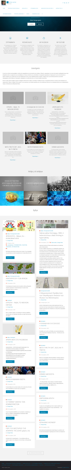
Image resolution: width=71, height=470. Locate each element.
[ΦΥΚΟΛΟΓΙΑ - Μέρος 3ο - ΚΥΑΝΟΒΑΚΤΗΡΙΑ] (19, 227)
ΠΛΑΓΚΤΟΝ (24, 245)
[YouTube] (67, 3)
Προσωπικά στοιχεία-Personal (13, 463)
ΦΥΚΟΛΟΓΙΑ (8, 246)
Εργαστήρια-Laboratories (31, 465)
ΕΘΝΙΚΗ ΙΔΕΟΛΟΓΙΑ (58, 147)
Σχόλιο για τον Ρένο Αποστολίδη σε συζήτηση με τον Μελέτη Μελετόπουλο (12, 183)
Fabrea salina (54, 242)
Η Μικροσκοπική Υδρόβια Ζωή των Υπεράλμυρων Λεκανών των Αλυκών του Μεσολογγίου (51, 295)
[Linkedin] (65, 3)
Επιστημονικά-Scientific (15, 233)
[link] (42, 14)
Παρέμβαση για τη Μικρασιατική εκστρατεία (59, 183)
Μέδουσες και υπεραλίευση (12, 198)
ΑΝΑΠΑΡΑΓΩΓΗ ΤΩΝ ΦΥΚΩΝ (16, 278)
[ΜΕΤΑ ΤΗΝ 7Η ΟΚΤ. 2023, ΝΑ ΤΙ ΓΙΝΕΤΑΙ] (13, 144)
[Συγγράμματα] (10, 38)
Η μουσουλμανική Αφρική (35, 183)
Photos (41, 465)
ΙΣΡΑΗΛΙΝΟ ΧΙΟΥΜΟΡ (47, 422)
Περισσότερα (13, 120)
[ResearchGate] (69, 3)
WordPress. (67, 467)
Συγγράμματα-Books (37, 463)
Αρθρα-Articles (27, 463)
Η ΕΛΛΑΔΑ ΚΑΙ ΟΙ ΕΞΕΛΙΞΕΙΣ (35, 107)
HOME (3, 463)
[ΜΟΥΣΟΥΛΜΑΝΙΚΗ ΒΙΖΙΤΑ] (35, 144)
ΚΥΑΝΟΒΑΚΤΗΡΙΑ (17, 245)
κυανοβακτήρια (10, 245)
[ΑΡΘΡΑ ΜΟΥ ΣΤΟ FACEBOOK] (58, 104)
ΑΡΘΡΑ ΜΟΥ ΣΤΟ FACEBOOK (58, 108)
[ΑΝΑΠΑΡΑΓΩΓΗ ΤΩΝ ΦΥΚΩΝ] (19, 271)
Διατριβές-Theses (6, 465)
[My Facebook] (44, 38)
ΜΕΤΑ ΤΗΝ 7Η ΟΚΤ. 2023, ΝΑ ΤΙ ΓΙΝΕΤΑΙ (13, 148)
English (40, 24)
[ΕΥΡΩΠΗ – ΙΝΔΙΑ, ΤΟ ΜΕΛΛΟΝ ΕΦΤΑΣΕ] (13, 104)
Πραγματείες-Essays (50, 465)
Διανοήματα (9, 300)
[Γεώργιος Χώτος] (3, 2)
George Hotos (60, 242)
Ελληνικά (31, 24)
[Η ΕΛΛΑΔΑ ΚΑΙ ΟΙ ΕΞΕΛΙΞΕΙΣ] (35, 104)
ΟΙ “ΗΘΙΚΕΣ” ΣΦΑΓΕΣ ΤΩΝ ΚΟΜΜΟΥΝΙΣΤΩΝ (15, 403)
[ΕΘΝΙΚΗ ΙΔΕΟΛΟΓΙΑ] (58, 144)
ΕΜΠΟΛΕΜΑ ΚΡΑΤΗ (46, 398)
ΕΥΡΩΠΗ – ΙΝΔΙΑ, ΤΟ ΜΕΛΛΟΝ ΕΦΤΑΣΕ (13, 108)
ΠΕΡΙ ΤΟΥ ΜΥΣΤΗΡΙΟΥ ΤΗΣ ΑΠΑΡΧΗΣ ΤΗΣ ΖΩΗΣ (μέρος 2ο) (18, 429)
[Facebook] (63, 3)
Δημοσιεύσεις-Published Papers (52, 463)
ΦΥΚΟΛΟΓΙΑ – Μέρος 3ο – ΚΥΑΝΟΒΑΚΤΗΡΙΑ (15, 237)
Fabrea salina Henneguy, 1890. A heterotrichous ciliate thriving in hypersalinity (51, 235)
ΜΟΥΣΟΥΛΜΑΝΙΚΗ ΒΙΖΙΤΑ (35, 147)
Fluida (63, 467)
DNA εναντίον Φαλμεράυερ (59, 198)
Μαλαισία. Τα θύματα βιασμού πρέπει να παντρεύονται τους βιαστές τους (35, 197)
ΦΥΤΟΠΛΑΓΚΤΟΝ (15, 246)
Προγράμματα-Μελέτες (17, 465)
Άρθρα (8, 233)
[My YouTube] (61, 38)
